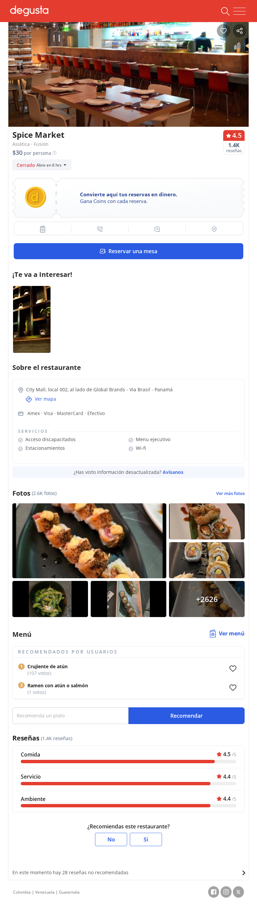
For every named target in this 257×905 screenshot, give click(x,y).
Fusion (41, 144)
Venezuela (45, 892)
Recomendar (186, 715)
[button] (42, 229)
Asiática (21, 144)
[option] (128, 82)
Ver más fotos (230, 493)
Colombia (22, 892)
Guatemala (69, 892)
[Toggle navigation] (239, 11)
